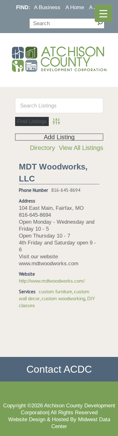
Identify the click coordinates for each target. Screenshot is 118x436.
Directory (42, 147)
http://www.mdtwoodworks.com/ (52, 281)
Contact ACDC (59, 369)
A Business (47, 7)
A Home (74, 7)
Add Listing (59, 137)
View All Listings (81, 147)
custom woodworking (63, 298)
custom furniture (55, 291)
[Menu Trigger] (103, 13)
